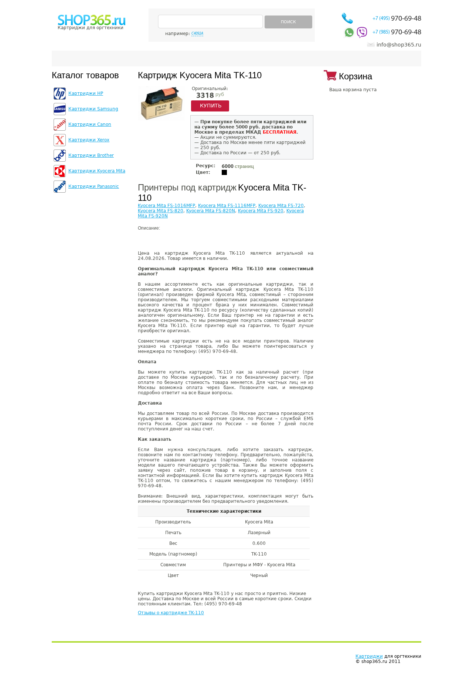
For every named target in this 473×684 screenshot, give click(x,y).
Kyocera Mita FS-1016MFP (166, 205)
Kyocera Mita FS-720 (281, 205)
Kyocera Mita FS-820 (160, 210)
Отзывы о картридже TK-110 (171, 612)
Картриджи (369, 656)
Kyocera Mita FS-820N (210, 210)
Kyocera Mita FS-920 (260, 210)
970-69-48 (396, 19)
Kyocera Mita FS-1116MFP (226, 205)
